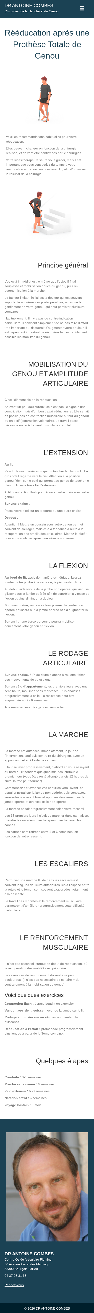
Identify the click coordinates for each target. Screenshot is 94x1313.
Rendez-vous (14, 1285)
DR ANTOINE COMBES (29, 5)
